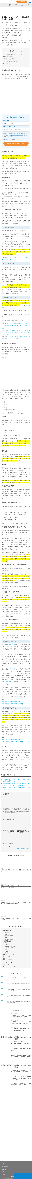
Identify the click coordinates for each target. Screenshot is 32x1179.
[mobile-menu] (30, 2)
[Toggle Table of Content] (19, 51)
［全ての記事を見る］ (23, 848)
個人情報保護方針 (6, 1166)
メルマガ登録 (22, 1)
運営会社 (4, 1171)
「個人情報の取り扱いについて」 (16, 135)
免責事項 (4, 1169)
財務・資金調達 (9, 947)
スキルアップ (7, 956)
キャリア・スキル (10, 954)
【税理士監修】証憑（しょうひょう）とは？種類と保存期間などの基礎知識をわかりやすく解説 (16, 332)
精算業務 (7, 932)
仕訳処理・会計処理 (10, 946)
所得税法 (12, 669)
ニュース (6, 964)
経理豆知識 (8, 941)
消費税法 (8, 681)
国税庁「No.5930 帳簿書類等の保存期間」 (14, 701)
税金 (6, 944)
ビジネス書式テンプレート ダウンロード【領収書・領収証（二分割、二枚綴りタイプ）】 (16, 326)
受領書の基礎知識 (8, 56)
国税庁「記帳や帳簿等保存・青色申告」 (13, 704)
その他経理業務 (9, 935)
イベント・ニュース (11, 963)
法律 (6, 943)
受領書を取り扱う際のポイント (12, 61)
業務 (10, 5)
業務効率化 (8, 930)
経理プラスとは (5, 1163)
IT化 (6, 937)
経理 (16, 5)
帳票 (6, 934)
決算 (6, 949)
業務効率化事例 (9, 939)
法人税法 (12, 644)
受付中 (28, 5)
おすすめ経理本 (8, 959)
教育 (5, 958)
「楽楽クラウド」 (6, 1174)
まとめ (6, 63)
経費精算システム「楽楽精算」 (9, 1176)
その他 (6, 953)
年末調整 (7, 951)
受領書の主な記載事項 (10, 59)
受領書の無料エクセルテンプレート (13, 54)
